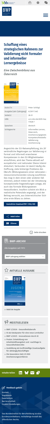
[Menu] (45, 15)
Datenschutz (7, 398)
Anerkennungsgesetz (37, 135)
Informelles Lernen (36, 129)
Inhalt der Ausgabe (13, 309)
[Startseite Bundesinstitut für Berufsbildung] (7, 2)
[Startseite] (7, 11)
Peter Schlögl (34, 107)
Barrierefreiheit (8, 401)
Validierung (33, 140)
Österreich (32, 132)
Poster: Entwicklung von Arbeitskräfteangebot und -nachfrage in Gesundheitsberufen (23, 342)
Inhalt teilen (15, 216)
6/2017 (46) (33, 111)
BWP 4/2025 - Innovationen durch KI (22, 336)
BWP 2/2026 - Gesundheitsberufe (21, 329)
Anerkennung (34, 143)
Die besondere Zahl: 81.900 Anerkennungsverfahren (18, 355)
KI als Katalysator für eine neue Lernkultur (25, 333)
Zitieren (13, 223)
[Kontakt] (46, 2)
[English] (38, 2)
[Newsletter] (30, 2)
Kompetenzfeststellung (38, 137)
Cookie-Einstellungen (11, 404)
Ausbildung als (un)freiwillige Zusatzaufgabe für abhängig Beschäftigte (25, 349)
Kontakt (5, 392)
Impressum (7, 395)
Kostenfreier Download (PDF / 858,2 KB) (20, 204)
